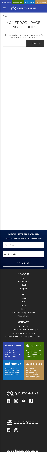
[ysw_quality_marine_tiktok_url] (31, 401)
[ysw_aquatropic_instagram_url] (16, 430)
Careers (23, 299)
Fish (23, 278)
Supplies (23, 288)
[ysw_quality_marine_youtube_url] (23, 401)
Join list (23, 263)
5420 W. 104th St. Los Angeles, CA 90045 (24, 337)
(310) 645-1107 (23, 326)
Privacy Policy (23, 316)
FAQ (23, 302)
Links (23, 309)
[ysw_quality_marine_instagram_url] (16, 401)
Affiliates (23, 306)
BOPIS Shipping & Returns (23, 313)
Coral (23, 285)
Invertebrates (23, 281)
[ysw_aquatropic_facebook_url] (8, 430)
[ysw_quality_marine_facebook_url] (8, 401)
